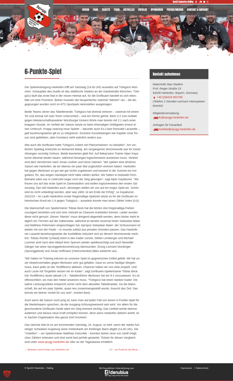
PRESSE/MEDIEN (175, 9)
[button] (7, 374)
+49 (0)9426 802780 (170, 97)
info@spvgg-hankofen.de (172, 117)
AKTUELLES (128, 9)
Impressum (186, 368)
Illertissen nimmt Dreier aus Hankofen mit (47, 349)
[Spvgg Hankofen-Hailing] (39, 19)
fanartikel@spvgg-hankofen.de (176, 129)
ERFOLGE (142, 9)
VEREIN (85, 9)
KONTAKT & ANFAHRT (197, 9)
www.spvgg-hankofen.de (53, 342)
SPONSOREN (157, 9)
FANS (95, 9)
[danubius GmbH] (116, 375)
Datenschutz (202, 368)
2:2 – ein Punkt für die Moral (124, 349)
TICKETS (106, 9)
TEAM (117, 9)
